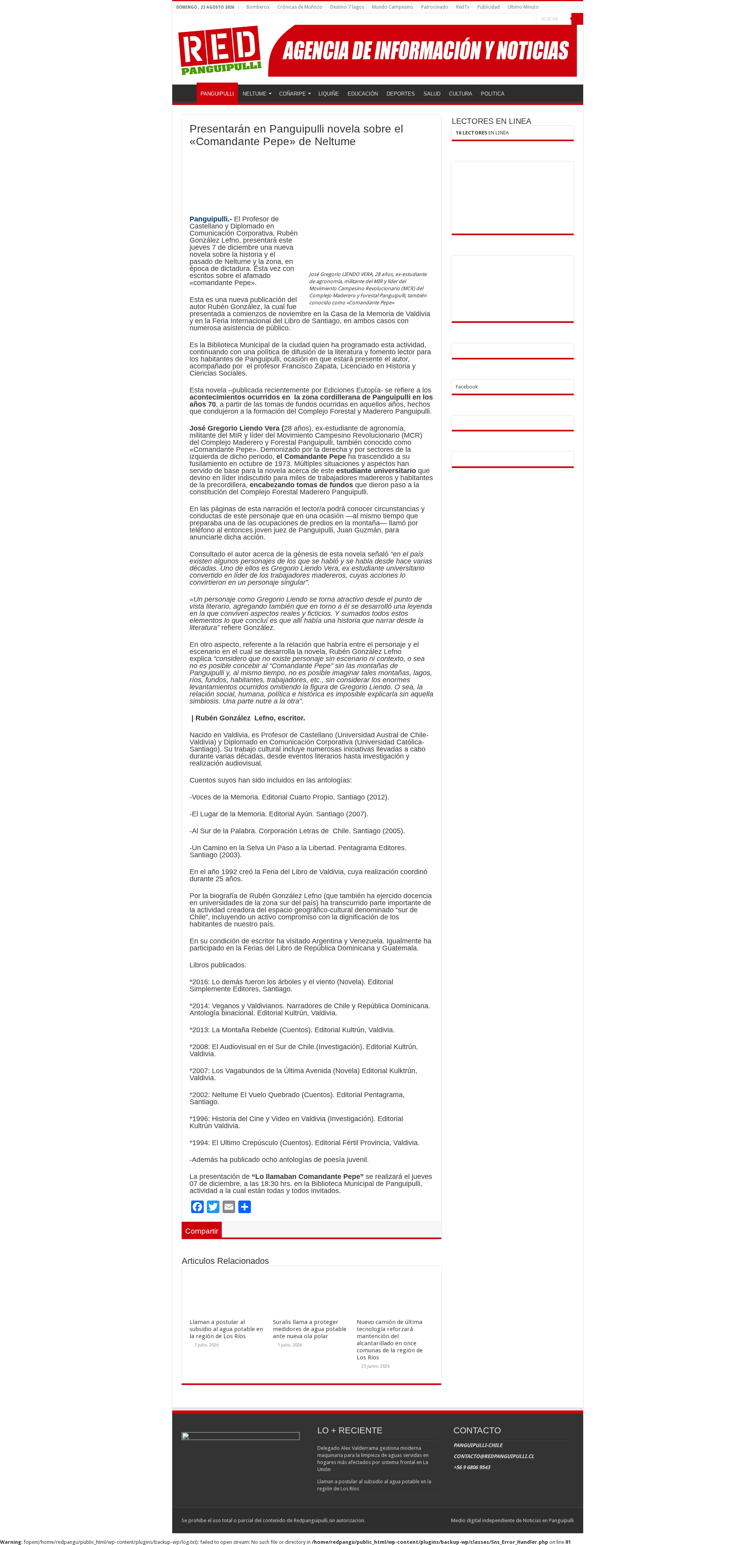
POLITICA (493, 94)
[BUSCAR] (577, 19)
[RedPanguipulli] (377, 49)
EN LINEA (482, 133)
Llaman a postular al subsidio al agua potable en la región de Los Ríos (226, 1329)
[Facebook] (515, 19)
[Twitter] (523, 19)
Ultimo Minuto (523, 7)
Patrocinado (434, 7)
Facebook (467, 387)
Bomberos (258, 7)
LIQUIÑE (329, 94)
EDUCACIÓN (363, 94)
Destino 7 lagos (347, 7)
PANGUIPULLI (217, 94)
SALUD (432, 94)
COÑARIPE (292, 94)
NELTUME (255, 94)
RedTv (463, 7)
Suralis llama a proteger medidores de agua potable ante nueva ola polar (309, 1329)
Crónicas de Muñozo (299, 7)
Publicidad (488, 7)
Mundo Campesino (392, 7)
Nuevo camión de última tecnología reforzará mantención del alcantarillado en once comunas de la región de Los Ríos (390, 1339)
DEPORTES (401, 94)
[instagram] (530, 19)
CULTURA (460, 94)
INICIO (186, 93)
